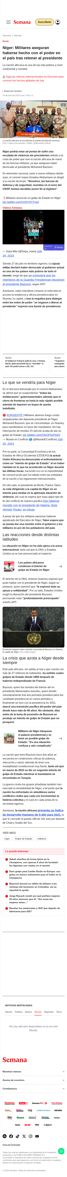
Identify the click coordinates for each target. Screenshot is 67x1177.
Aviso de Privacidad (15, 1145)
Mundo (18, 35)
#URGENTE (14, 415)
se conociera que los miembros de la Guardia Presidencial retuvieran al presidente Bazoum (33, 280)
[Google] (5, 1136)
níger (7, 838)
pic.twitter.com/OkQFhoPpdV (41, 435)
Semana (7, 35)
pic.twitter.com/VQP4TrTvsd (21, 202)
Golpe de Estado (23, 838)
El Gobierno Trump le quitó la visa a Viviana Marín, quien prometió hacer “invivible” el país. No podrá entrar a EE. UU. (25, 364)
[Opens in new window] (11, 1136)
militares (41, 838)
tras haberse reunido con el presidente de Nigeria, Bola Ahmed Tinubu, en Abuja (31, 505)
